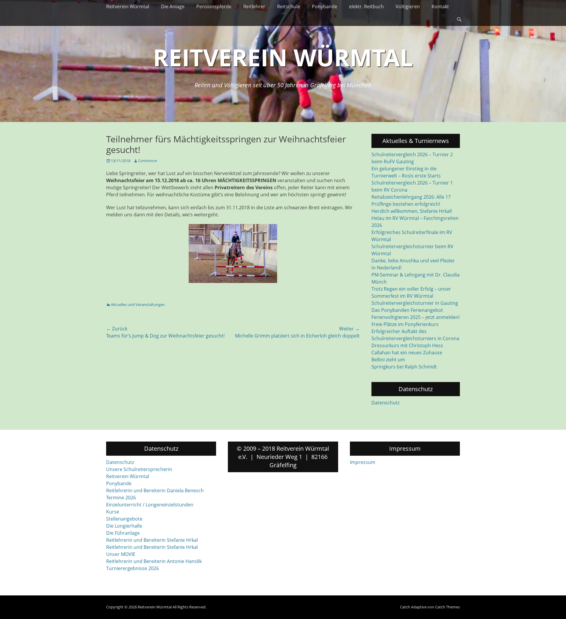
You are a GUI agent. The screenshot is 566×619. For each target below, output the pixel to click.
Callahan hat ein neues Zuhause (406, 352)
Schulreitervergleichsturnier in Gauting (414, 303)
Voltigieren (408, 6)
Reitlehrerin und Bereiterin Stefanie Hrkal (152, 540)
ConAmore (147, 160)
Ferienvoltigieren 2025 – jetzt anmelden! (415, 317)
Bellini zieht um (388, 359)
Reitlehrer (254, 6)
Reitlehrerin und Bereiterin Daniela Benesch (155, 490)
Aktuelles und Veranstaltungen (138, 304)
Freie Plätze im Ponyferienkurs (405, 324)
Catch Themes (447, 607)
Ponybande (324, 6)
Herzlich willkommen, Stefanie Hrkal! (411, 211)
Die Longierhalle (124, 526)
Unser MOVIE (120, 554)
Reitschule (288, 6)
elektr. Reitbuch (366, 6)
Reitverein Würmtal (127, 6)
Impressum (362, 462)
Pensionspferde (213, 6)
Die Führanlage (123, 533)
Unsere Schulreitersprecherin (139, 469)
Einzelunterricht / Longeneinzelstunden (149, 504)
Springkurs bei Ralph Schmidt (404, 366)
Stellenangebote (124, 519)
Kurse (112, 511)
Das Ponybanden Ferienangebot (407, 310)
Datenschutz (385, 402)
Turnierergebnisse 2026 (132, 568)
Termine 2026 (121, 497)
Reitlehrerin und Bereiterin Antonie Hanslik (154, 561)
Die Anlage (173, 6)
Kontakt (440, 6)
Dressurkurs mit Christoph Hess (407, 345)
